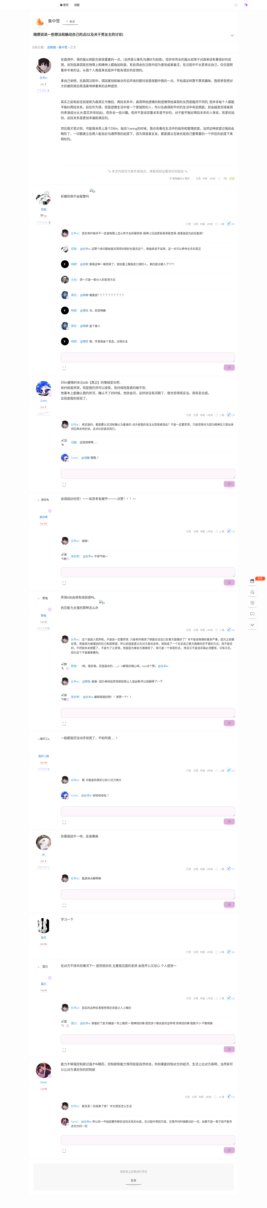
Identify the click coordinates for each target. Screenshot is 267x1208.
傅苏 (73, 295)
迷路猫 (35, 5)
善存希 (43, 517)
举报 (205, 178)
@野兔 (86, 681)
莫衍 (43, 984)
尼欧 (43, 209)
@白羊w (85, 249)
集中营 (54, 21)
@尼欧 (84, 264)
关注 (72, 21)
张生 (43, 937)
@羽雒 (85, 458)
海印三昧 (43, 756)
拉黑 (198, 178)
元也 (73, 279)
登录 (133, 1180)
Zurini (43, 400)
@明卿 (84, 295)
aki (43, 854)
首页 (66, 5)
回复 (232, 178)
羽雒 (73, 442)
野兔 (43, 615)
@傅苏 (84, 310)
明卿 (73, 264)
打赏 (188, 224)
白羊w (43, 77)
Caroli (43, 1082)
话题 (77, 5)
